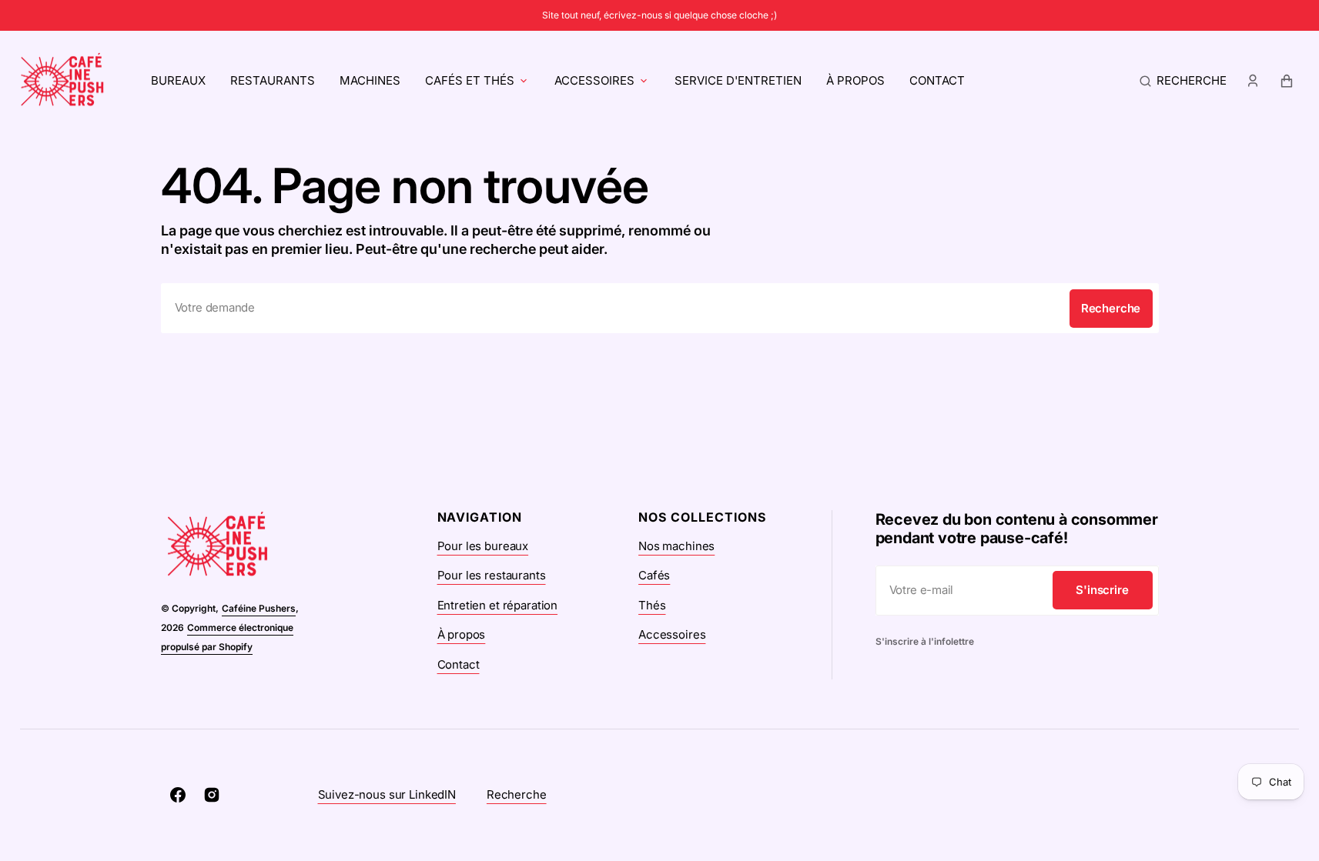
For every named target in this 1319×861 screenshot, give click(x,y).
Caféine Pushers (259, 608)
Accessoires (594, 80)
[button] (1183, 81)
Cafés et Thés (469, 80)
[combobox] (660, 308)
